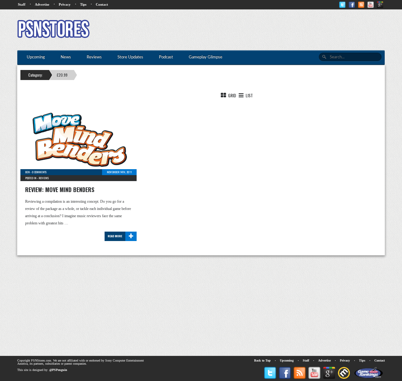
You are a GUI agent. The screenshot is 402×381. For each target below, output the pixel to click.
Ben (27, 172)
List (249, 95)
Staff (21, 4)
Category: (35, 75)
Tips (83, 4)
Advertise (42, 4)
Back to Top (262, 360)
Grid (231, 95)
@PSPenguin (58, 370)
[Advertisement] (270, 30)
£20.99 (62, 75)
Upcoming (287, 360)
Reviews (44, 178)
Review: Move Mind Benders (59, 189)
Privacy (65, 4)
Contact (102, 4)
